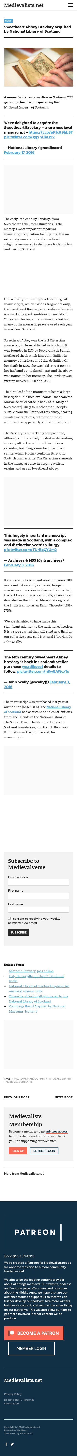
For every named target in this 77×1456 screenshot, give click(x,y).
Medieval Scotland (19, 1082)
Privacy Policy (13, 1394)
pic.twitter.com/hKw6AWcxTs (43, 671)
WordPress (22, 1430)
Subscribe (18, 932)
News (8, 20)
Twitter (13, 1444)
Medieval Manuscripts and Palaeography (43, 1079)
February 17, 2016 (19, 152)
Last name (15, 904)
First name (15, 890)
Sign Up (18, 1150)
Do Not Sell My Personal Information (19, 1402)
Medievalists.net (23, 5)
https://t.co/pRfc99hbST (51, 132)
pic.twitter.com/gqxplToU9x (29, 137)
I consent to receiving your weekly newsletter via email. (34, 920)
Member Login (44, 1150)
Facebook (7, 1444)
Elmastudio (26, 1433)
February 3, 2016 (19, 565)
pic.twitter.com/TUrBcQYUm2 (30, 550)
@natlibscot (32, 667)
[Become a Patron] (33, 1339)
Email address (18, 877)
